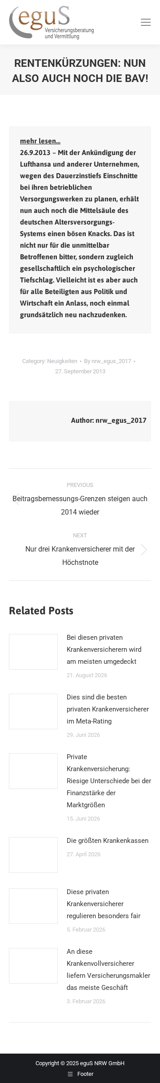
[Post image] (33, 652)
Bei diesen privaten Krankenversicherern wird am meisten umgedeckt (104, 649)
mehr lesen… (40, 141)
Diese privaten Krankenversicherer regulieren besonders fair (103, 904)
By (107, 361)
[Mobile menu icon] (145, 22)
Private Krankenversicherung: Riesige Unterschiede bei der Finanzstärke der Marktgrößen (109, 781)
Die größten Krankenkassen (107, 841)
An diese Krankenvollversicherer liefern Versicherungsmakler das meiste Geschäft (108, 970)
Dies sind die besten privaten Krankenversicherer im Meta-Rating (108, 709)
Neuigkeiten (62, 361)
